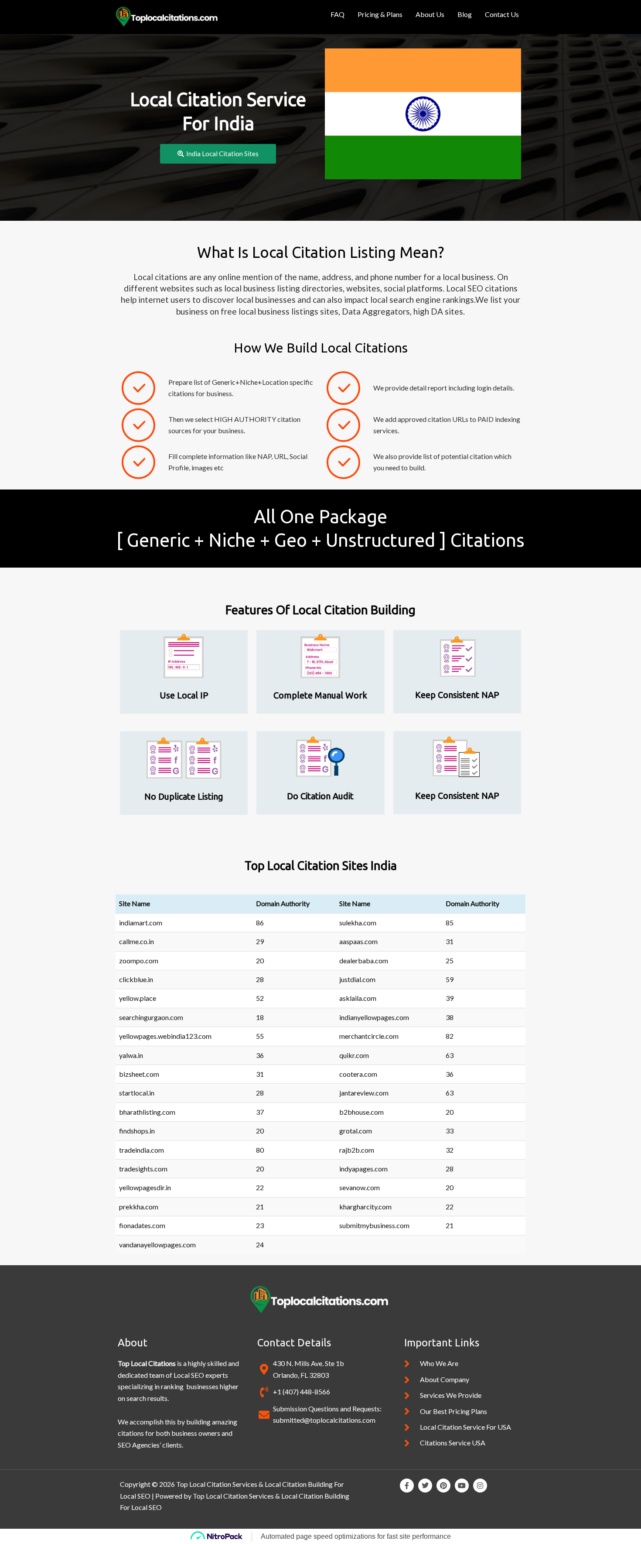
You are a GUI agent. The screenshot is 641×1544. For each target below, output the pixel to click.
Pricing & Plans (380, 14)
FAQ (337, 14)
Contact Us (502, 14)
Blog (464, 14)
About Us (430, 14)
